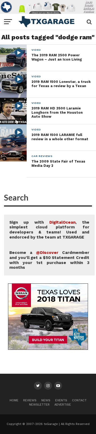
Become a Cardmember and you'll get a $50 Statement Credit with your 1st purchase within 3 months (49, 260)
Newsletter (39, 404)
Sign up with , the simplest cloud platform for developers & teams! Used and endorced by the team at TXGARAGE (49, 230)
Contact (79, 400)
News (45, 400)
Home (14, 400)
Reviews (30, 400)
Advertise (62, 404)
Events (61, 400)
